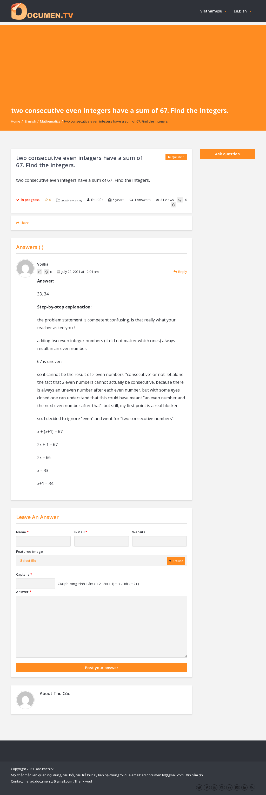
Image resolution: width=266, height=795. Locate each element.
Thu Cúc (97, 199)
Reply (182, 271)
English (240, 11)
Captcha (24, 574)
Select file (28, 561)
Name (22, 532)
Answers (142, 199)
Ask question (227, 153)
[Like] (173, 204)
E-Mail (80, 532)
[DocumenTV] (42, 11)
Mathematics (50, 121)
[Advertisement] (133, 61)
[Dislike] (180, 200)
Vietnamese (211, 11)
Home (15, 121)
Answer (23, 591)
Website (138, 532)
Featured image (29, 551)
